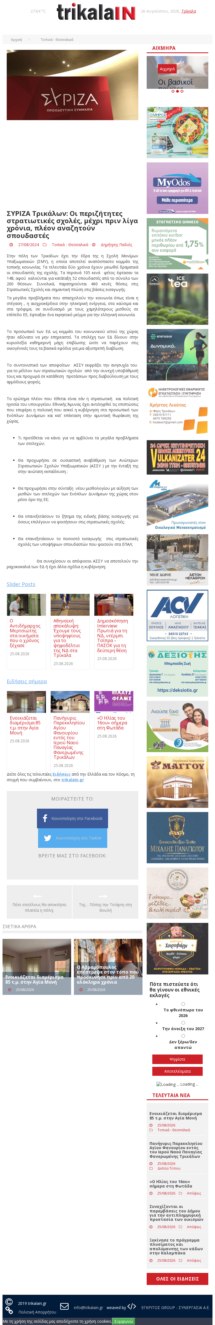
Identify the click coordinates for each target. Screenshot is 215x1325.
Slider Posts (21, 584)
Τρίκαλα (188, 11)
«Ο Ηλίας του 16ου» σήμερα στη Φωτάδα (170, 1183)
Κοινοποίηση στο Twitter (79, 838)
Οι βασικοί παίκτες (175, 85)
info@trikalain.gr (88, 1307)
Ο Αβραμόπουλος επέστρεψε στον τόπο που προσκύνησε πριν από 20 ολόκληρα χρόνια (108, 974)
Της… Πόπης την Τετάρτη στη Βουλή (105, 907)
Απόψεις (194, 1193)
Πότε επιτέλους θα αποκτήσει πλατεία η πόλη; (39, 907)
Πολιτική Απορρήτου (37, 1312)
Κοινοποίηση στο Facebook (77, 818)
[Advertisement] (72, 165)
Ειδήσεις (62, 774)
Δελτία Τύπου (169, 1168)
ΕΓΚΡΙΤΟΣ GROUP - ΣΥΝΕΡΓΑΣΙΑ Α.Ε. (175, 1307)
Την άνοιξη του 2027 (183, 1028)
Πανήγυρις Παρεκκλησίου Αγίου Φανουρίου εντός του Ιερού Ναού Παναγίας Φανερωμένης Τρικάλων (175, 1150)
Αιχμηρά (167, 68)
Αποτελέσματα (177, 1071)
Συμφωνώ (123, 1321)
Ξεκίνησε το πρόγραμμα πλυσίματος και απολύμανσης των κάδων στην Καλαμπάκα (176, 1246)
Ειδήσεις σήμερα (27, 681)
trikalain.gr (72, 779)
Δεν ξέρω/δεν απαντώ (183, 1044)
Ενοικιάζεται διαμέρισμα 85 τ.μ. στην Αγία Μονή (34, 979)
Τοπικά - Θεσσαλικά (70, 244)
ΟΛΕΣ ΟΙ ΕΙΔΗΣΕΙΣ (177, 1279)
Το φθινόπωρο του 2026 (183, 1012)
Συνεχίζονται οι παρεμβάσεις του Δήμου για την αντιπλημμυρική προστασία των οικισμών (176, 1213)
